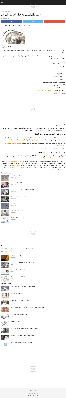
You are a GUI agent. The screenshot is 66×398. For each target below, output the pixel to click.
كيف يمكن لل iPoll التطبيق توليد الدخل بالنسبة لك (21, 342)
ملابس (2, 11)
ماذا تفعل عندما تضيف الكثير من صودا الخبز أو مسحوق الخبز (24, 328)
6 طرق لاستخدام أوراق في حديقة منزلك (19, 300)
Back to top (33, 390)
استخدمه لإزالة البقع (19, 137)
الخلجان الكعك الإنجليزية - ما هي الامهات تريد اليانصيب (22, 286)
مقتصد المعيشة (8, 11)
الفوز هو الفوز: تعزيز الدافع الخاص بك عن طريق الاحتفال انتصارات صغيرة (27, 307)
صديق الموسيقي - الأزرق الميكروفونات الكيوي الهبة (22, 335)
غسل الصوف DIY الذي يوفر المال (18, 196)
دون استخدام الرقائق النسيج (44, 90)
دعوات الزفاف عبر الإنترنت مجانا (18, 269)
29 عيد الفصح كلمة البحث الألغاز (17, 293)
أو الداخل (18, 165)
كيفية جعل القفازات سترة (16, 203)
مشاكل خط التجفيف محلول (16, 182)
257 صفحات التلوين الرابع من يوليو (18, 276)
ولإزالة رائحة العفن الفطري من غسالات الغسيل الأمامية (22, 140)
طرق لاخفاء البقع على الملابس (17, 210)
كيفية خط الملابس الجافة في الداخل (18, 217)
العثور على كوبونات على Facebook (18, 314)
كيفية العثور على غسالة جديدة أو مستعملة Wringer (22, 189)
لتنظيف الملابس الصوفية (43, 140)
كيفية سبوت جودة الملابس (16, 255)
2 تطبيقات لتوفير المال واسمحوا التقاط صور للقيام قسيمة (23, 248)
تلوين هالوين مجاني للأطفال (16, 321)
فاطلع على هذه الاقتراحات (17, 167)
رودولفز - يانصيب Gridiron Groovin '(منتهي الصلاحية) (22, 262)
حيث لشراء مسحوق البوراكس (17, 175)
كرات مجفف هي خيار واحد (15, 161)
